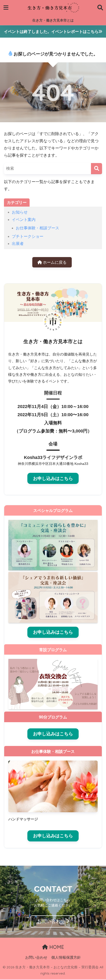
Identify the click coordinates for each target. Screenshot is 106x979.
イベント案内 (23, 219)
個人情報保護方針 (66, 957)
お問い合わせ (51, 921)
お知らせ (20, 212)
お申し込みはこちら (53, 478)
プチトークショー (27, 236)
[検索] (96, 168)
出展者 (18, 243)
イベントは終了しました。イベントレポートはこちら (51, 31)
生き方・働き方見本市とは (53, 20)
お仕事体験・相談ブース (37, 228)
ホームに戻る (54, 262)
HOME (56, 947)
